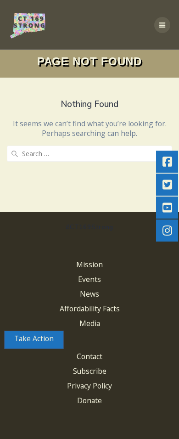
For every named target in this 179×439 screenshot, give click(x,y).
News (89, 294)
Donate (89, 400)
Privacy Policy (89, 386)
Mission (89, 264)
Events (89, 279)
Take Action (34, 338)
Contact (89, 356)
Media (89, 323)
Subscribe (89, 371)
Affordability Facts (90, 309)
